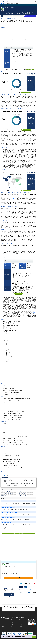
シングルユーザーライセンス (8, 566)
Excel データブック (5, 563)
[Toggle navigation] (35, 1)
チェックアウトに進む (18, 577)
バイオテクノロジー (13, 620)
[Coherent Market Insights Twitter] (30, 621)
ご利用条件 (20, 622)
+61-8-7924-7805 (31, 607)
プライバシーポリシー (4, 637)
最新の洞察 (3, 622)
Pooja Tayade (5, 478)
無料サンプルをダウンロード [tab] (30, 15)
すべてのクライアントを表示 (9, 595)
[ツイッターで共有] (7, 476)
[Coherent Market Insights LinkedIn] (29, 621)
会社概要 (2, 620)
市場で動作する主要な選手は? (6, 522)
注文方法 (20, 620)
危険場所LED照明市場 (22, 495)
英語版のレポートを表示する (27, 5)
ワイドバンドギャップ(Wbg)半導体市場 (7, 493)
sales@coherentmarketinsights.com (7, 613)
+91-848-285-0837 (6, 609)
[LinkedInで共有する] (5, 476)
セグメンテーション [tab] (19, 16)
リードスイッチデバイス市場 (5, 491)
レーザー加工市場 (22, 493)
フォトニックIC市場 (22, 491)
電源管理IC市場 (3, 495)
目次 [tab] (14, 16)
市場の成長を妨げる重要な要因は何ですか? (8, 517)
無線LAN (33, 312)
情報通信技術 (33, 12)
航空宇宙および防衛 (13, 626)
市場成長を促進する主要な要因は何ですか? (8, 507)
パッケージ (11, 628)
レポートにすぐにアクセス (30, 69)
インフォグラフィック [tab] (8, 16)
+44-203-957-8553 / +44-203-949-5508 (21, 607)
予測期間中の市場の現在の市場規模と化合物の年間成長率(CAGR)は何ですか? (14, 501)
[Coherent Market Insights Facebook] (32, 621)
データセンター (14, 198)
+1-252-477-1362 (11, 607)
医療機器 (11, 622)
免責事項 (20, 626)
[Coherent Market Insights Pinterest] (34, 621)
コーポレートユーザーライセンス (9, 573)
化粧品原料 (11, 624)
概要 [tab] (2, 16)
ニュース (2, 624)
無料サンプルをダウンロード (27, 92)
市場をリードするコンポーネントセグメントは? (9, 512)
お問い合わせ (3, 626)
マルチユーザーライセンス (8, 569)
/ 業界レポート (4, 3)
